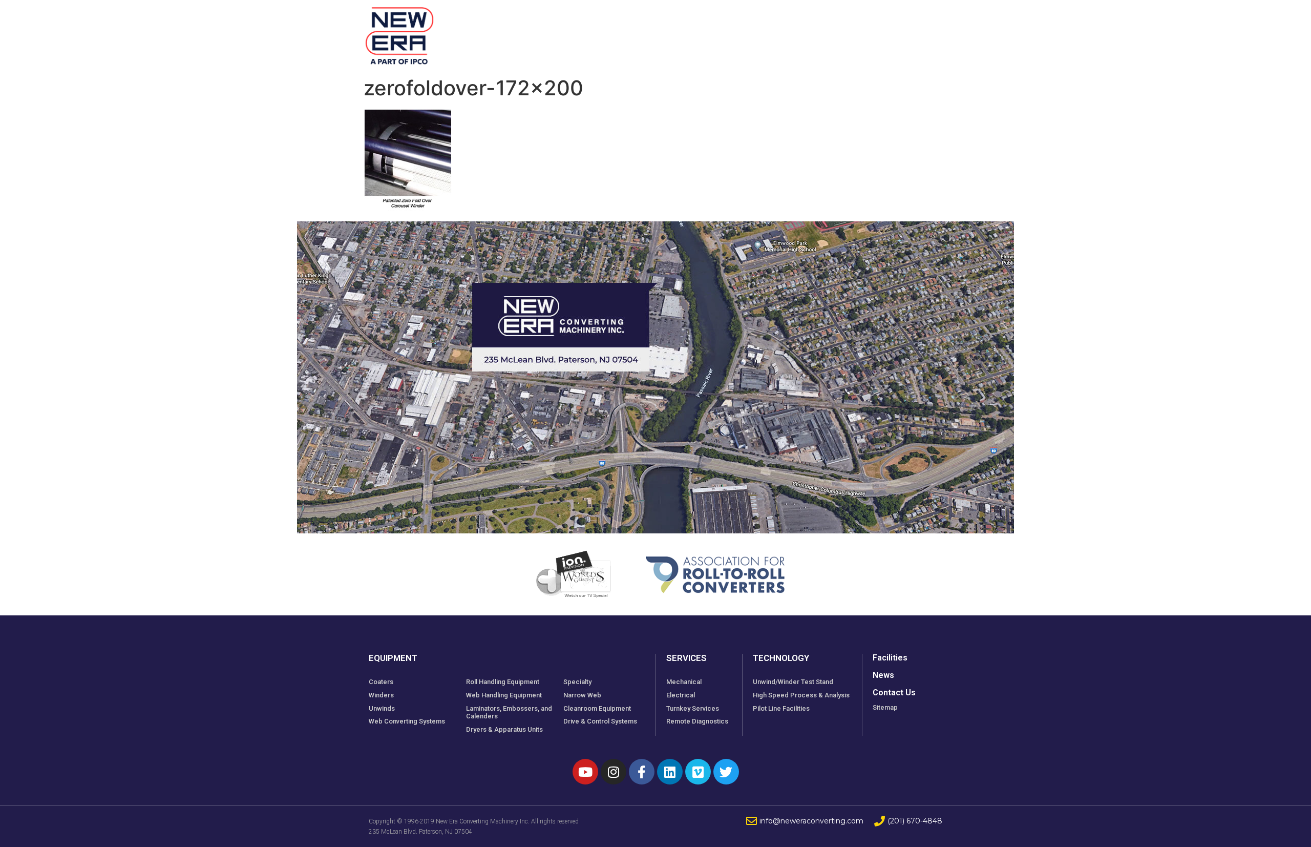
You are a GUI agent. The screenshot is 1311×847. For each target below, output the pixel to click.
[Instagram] (613, 771)
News (855, 30)
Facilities (664, 30)
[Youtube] (585, 771)
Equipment (586, 30)
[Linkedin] (670, 771)
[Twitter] (726, 771)
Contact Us (894, 692)
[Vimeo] (698, 771)
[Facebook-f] (641, 771)
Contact (906, 30)
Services (726, 30)
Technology (794, 30)
